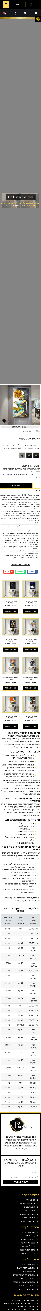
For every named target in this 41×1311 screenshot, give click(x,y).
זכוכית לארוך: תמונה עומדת (16, 526)
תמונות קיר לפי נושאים (26, 1295)
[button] (26, 13)
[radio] (36, 456)
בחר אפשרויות (30, 611)
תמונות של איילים (11, 531)
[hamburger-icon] (6, 4)
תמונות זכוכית (12, 203)
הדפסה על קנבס (30, 1227)
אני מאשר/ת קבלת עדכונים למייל (23, 1177)
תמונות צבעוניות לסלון (22, 531)
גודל (37, 430)
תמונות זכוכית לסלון (21, 528)
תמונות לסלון (32, 531)
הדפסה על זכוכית (25, 203)
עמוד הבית (36, 203)
